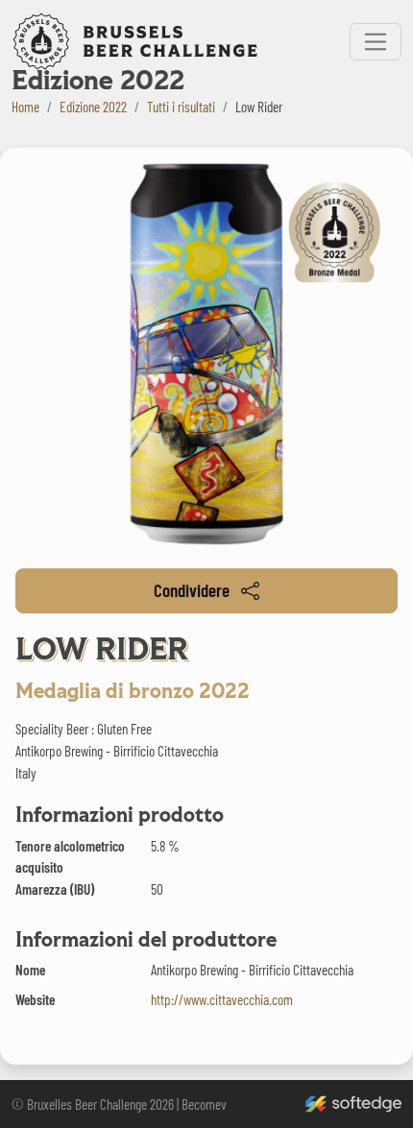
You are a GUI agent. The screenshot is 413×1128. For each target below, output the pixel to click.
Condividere (192, 590)
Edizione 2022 (93, 106)
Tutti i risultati (181, 106)
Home (25, 106)
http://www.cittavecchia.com (222, 999)
